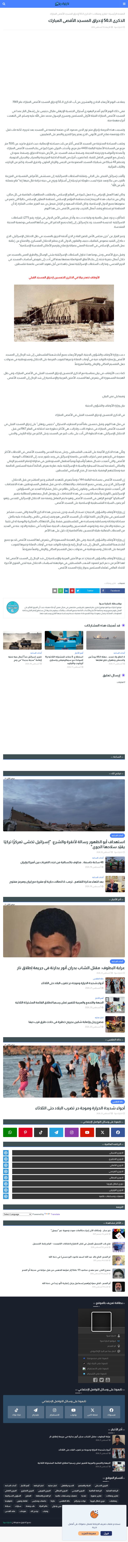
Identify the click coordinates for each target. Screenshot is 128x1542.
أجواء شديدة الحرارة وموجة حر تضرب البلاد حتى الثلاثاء (72, 983)
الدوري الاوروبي (116, 1190)
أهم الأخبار (25, 1486)
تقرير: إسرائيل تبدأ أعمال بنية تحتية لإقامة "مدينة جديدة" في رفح (25, 658)
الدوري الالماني (116, 1165)
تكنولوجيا (8, 1501)
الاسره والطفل (67, 1486)
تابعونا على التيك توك (97, 1363)
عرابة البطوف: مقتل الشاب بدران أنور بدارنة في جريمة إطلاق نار (71, 968)
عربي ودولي (57, 1506)
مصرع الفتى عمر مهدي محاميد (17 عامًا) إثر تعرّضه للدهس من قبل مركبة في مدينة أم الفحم (66, 1270)
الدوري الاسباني (116, 1152)
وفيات (45, 1511)
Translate (55, 1214)
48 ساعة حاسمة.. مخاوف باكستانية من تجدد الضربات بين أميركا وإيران (61, 862)
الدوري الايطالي (116, 1177)
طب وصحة (30, 1506)
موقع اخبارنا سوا (108, 1341)
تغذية (83, 1496)
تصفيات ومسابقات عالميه (111, 1196)
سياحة (7, 1506)
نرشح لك (34, 1511)
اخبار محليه (52, 1486)
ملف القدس (10, 1511)
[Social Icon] (118, 1132)
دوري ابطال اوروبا (115, 1184)
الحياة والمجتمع (84, 1486)
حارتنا (53, 1501)
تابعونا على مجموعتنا (97, 1358)
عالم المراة (43, 1506)
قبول (106, 1533)
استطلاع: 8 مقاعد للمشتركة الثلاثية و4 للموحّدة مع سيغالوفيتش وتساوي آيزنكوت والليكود (64, 660)
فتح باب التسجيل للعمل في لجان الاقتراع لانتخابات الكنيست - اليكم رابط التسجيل (72, 1243)
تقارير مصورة (96, 1496)
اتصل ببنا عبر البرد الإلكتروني (103, 1351)
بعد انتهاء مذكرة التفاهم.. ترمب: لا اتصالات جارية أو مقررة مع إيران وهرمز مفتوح (56, 881)
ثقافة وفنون (22, 1501)
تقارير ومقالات (100, 13)
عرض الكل (11, 778)
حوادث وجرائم (80, 1501)
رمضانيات (113, 1501)
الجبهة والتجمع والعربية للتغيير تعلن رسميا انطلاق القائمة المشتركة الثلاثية (59, 1002)
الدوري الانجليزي (116, 1159)
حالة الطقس (64, 1501)
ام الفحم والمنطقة (43, 1496)
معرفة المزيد (88, 1533)
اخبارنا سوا (118, 27)
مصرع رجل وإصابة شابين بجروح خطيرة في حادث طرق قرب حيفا (66, 1021)
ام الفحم (111, 1346)
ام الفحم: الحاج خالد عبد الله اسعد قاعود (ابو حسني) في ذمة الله (80, 1257)
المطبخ (28, 1496)
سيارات (18, 1506)
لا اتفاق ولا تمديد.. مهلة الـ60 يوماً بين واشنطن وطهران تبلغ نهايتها (106, 658)
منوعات (23, 1511)
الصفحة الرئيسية (117, 13)
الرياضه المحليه (112, 1491)
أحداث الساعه (10, 1486)
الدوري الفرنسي (116, 1171)
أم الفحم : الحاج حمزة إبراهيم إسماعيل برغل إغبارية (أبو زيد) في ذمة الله (76, 1283)
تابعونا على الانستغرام (98, 1368)
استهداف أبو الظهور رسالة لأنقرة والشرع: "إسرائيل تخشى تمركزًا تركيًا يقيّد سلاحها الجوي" (64, 844)
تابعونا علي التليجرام (97, 1374)
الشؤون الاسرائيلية (13, 1496)
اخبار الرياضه (39, 1486)
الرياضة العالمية (95, 1491)
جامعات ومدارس (39, 1501)
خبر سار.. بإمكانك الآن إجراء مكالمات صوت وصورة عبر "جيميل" (81, 1230)
